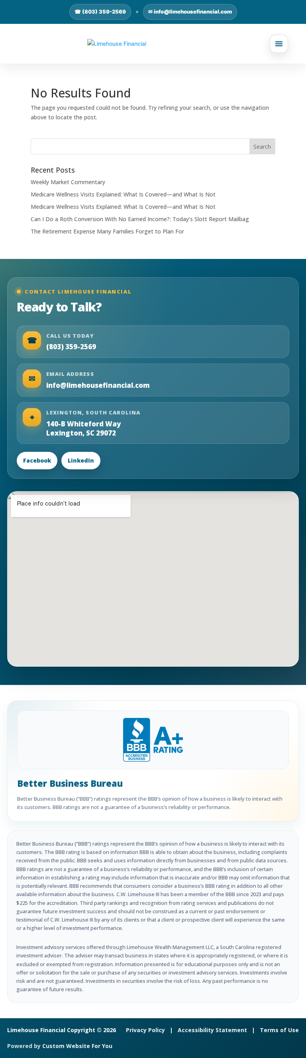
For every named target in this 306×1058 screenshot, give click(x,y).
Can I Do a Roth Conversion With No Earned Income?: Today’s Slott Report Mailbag (140, 219)
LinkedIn (81, 460)
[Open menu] (279, 44)
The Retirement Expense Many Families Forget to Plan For (107, 231)
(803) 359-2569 (71, 346)
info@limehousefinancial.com (98, 385)
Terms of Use (279, 1030)
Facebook (37, 460)
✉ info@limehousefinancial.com (190, 11)
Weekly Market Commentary (68, 182)
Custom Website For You (77, 1046)
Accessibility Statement (212, 1030)
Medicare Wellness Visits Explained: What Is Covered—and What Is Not (123, 194)
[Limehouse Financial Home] (153, 44)
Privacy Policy (145, 1030)
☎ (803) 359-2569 (100, 11)
